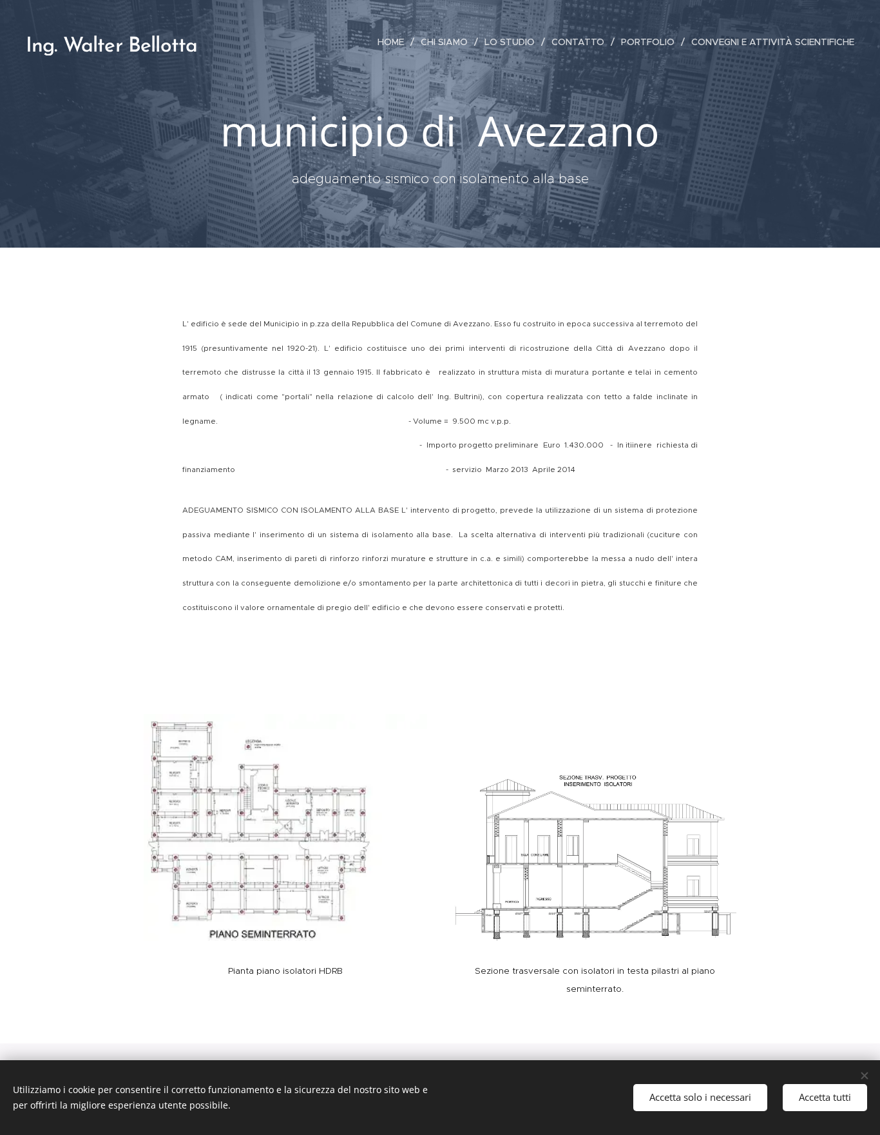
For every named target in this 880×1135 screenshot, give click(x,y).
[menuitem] (394, 42)
